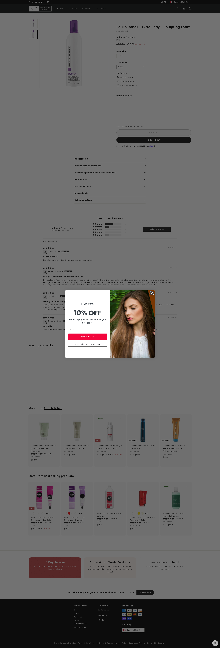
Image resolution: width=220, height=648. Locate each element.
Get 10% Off (87, 336)
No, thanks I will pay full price (87, 344)
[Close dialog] (152, 293)
